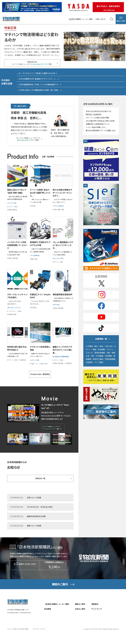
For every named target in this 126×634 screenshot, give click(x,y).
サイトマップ (96, 609)
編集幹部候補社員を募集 (36, 516)
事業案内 (94, 604)
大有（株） (33, 206)
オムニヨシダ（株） (58, 258)
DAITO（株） (56, 305)
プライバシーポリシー (39, 629)
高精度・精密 (12, 314)
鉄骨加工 (34, 307)
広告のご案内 (80, 609)
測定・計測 (44, 364)
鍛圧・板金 (34, 259)
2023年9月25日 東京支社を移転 (40, 507)
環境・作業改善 (13, 258)
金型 (19, 311)
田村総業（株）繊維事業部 (61, 356)
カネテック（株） (34, 360)
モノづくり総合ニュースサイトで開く (28, 139)
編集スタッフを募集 (34, 525)
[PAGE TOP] (117, 620)
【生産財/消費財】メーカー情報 (80, 19)
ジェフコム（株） (12, 203)
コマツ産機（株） (35, 255)
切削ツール (34, 364)
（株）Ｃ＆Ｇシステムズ (13, 307)
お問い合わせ (100, 19)
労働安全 (23, 360)
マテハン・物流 (12, 206)
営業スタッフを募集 (34, 497)
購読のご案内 (121, 21)
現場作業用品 (12, 210)
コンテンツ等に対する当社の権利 (17, 629)
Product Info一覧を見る (40, 374)
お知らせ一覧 (40, 478)
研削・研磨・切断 (59, 209)
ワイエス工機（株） (58, 206)
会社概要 (47, 609)
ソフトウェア (12, 311)
